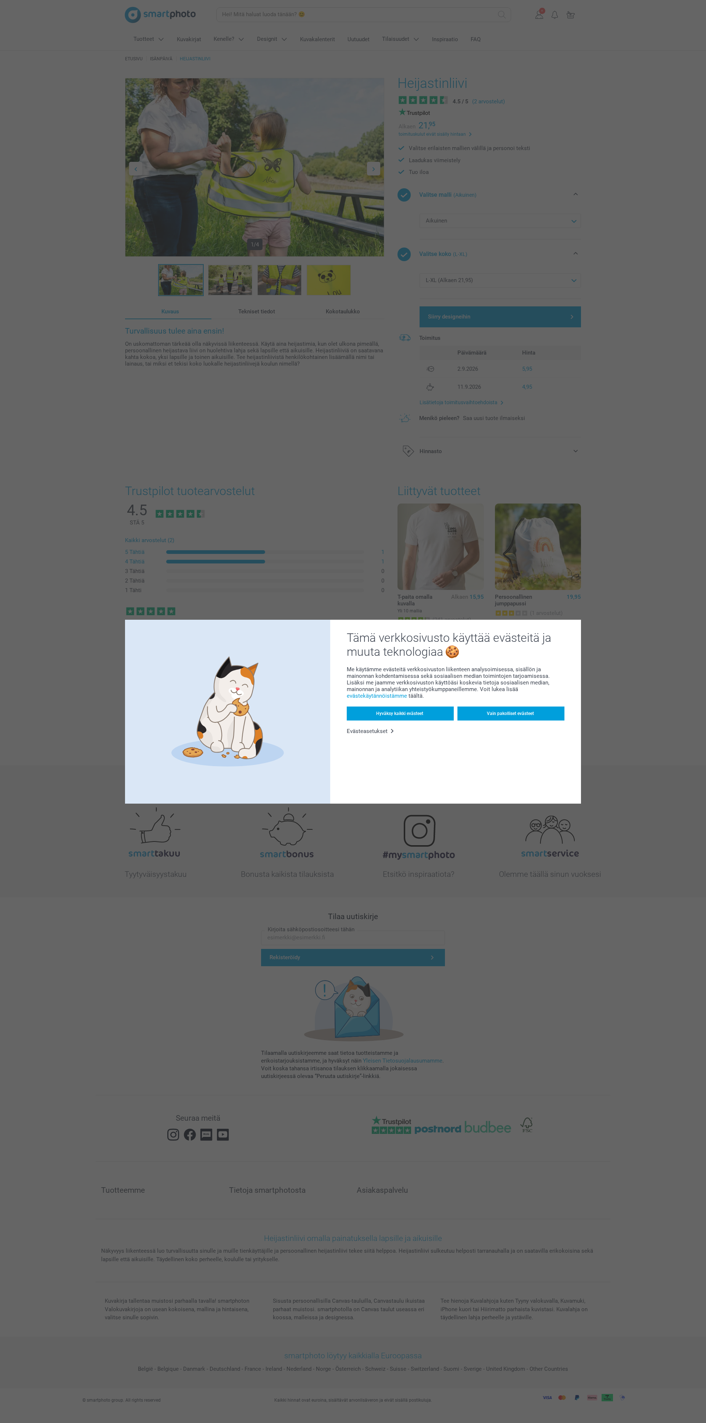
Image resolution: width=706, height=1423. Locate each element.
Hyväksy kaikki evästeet (399, 713)
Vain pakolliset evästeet (510, 713)
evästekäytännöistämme (377, 696)
